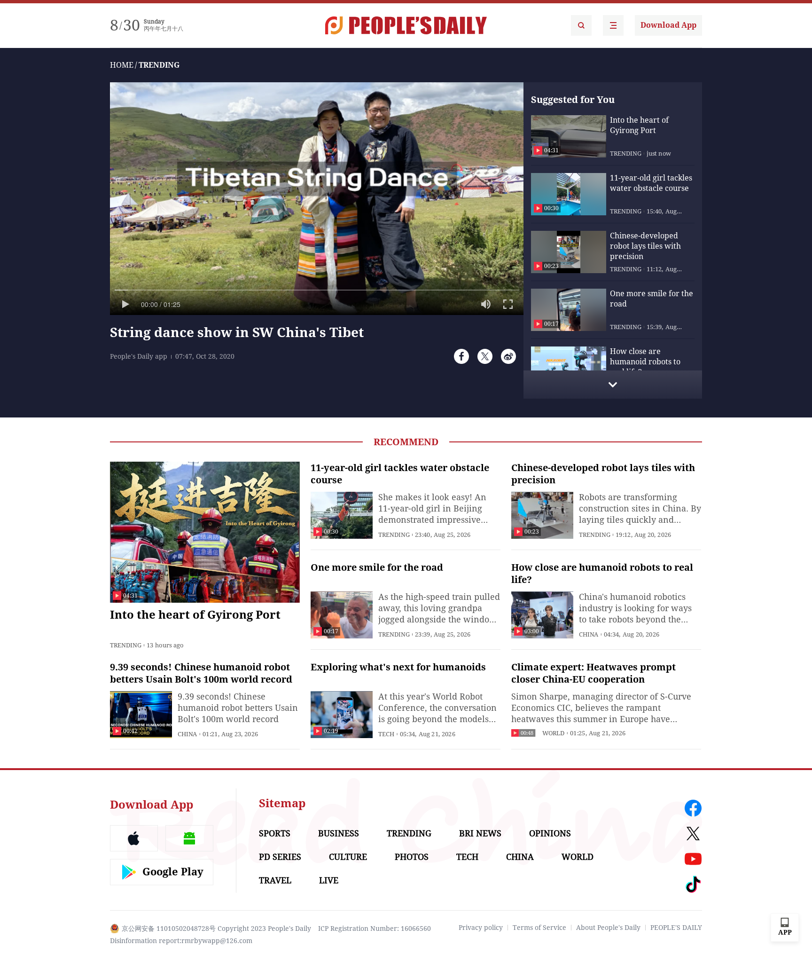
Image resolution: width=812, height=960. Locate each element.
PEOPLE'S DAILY (676, 927)
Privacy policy (481, 927)
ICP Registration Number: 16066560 (374, 928)
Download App (668, 25)
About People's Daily (608, 927)
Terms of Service (539, 927)
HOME (121, 65)
